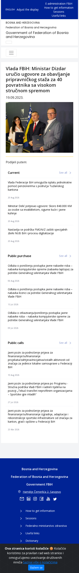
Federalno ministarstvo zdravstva (46, 526)
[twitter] (56, 499)
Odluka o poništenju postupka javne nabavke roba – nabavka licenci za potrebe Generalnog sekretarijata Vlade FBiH (40, 292)
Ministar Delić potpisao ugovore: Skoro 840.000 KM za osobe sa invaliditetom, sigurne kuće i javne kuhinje (40, 209)
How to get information (58, 7)
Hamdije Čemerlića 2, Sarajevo (42, 492)
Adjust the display (28, 9)
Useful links (59, 15)
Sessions (58, 11)
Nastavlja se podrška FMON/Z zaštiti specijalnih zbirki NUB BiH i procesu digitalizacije (37, 231)
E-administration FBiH (58, 3)
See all (63, 172)
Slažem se (36, 567)
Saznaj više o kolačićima (40, 562)
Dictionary (32, 540)
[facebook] (43, 499)
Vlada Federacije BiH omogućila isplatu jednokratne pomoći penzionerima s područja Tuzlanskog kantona (40, 186)
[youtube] (49, 499)
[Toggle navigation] (11, 53)
